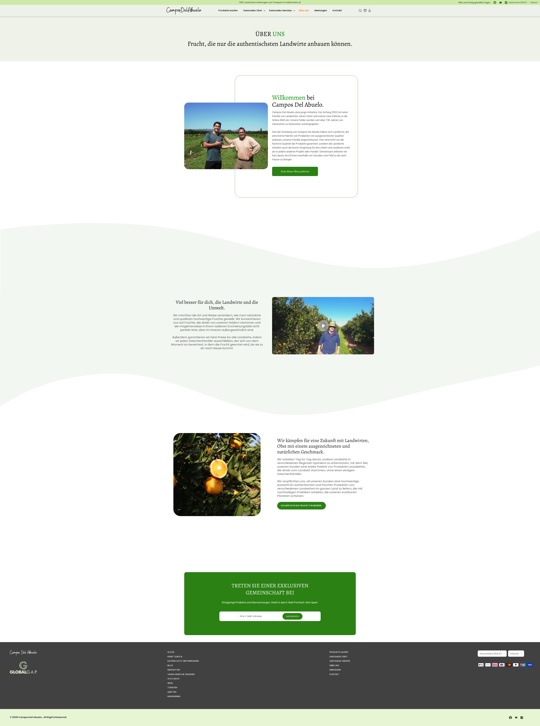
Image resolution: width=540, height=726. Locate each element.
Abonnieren (292, 616)
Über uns (304, 10)
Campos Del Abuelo (30, 717)
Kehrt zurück (175, 656)
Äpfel (170, 683)
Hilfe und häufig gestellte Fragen (474, 2)
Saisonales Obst (252, 10)
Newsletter (173, 669)
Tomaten (172, 687)
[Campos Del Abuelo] (184, 11)
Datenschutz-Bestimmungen (183, 660)
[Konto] (369, 10)
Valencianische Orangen (181, 674)
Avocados (173, 678)
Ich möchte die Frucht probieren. (301, 505)
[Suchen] (360, 10)
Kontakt (337, 10)
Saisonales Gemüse (280, 10)
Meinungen (320, 10)
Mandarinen (173, 696)
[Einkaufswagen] (365, 10)
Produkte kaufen (228, 10)
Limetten (171, 691)
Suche (170, 652)
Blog (170, 665)
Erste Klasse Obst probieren (295, 171)
